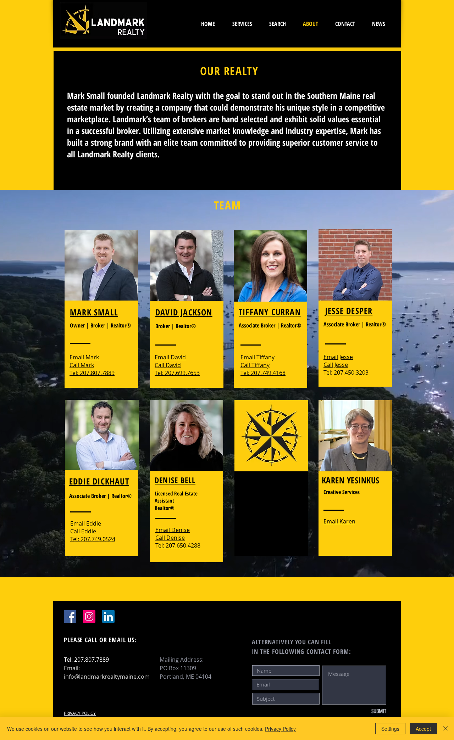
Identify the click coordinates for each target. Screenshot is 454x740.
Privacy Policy (280, 728)
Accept (423, 728)
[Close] (445, 728)
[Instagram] (89, 616)
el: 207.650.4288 (179, 545)
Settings (390, 728)
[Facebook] (70, 616)
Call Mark (82, 365)
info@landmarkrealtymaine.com (107, 676)
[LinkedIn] (108, 616)
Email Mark (85, 357)
